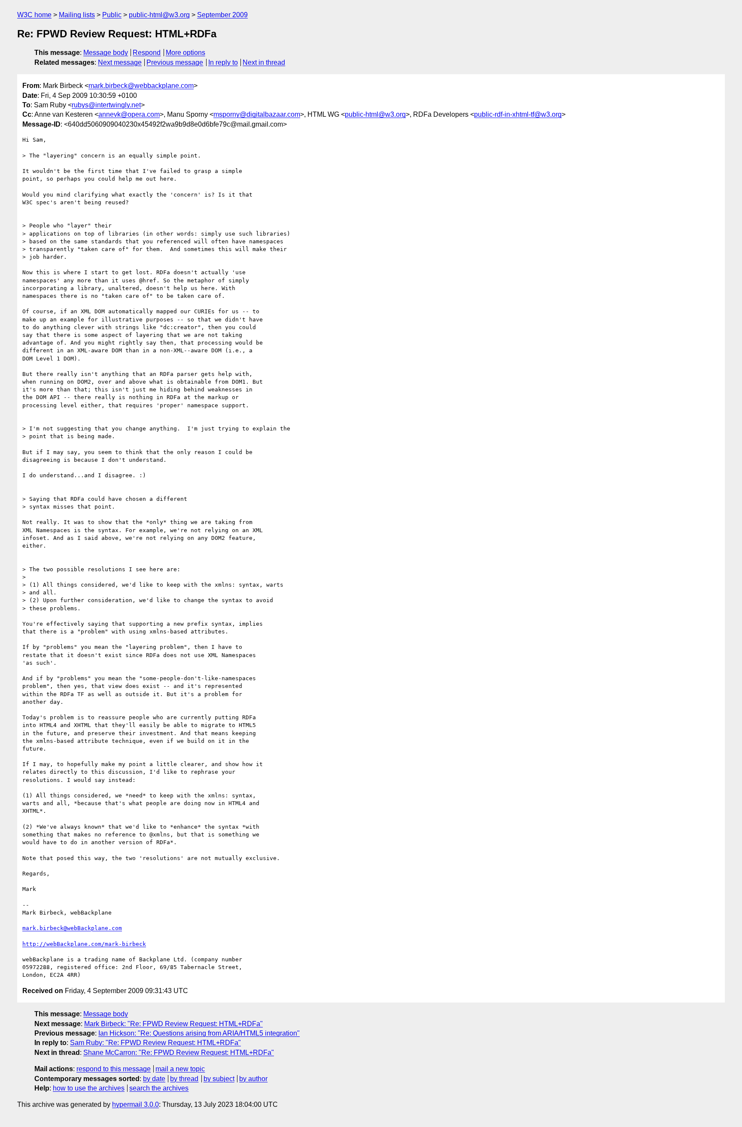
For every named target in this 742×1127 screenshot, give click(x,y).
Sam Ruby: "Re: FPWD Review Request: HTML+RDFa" (155, 1042)
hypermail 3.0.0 (135, 1104)
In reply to (223, 62)
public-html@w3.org (159, 14)
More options (185, 52)
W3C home (34, 14)
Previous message (174, 62)
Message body (105, 52)
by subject (219, 1078)
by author (253, 1078)
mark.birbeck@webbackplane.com (141, 85)
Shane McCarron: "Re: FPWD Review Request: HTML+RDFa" (178, 1052)
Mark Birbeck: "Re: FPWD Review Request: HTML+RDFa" (173, 1023)
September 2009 (222, 14)
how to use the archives (89, 1088)
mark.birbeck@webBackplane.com (72, 928)
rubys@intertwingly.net (106, 105)
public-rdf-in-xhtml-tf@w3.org (518, 114)
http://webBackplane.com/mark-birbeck (84, 944)
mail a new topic (180, 1068)
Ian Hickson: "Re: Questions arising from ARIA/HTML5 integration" (199, 1033)
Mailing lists (77, 14)
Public (112, 14)
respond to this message (113, 1068)
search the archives (159, 1088)
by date (154, 1078)
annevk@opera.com (129, 114)
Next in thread (264, 62)
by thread (184, 1078)
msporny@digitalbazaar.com (256, 114)
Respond (147, 52)
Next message (120, 62)
